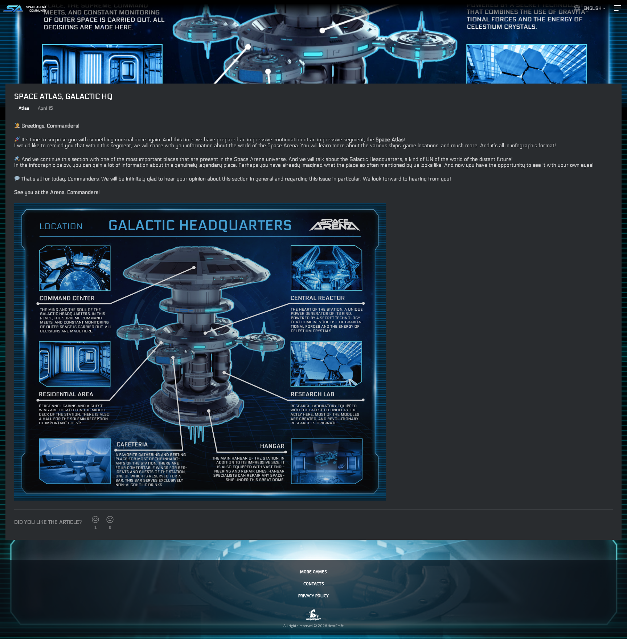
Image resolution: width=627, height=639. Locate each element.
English (592, 8)
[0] (110, 519)
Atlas (24, 108)
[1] (95, 519)
